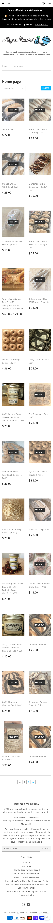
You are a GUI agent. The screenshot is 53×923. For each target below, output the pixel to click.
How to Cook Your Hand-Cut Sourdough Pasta (26, 881)
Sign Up (45, 848)
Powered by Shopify (38, 912)
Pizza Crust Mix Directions (26, 877)
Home (4, 66)
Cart (48, 3)
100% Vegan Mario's (18, 912)
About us (26, 866)
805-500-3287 (41, 24)
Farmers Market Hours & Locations (24, 10)
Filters (45, 88)
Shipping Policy (26, 895)
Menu (8, 3)
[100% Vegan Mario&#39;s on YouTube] (28, 905)
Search (26, 862)
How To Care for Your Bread (26, 870)
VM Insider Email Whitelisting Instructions (26, 891)
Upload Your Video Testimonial (26, 873)
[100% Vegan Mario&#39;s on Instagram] (23, 905)
